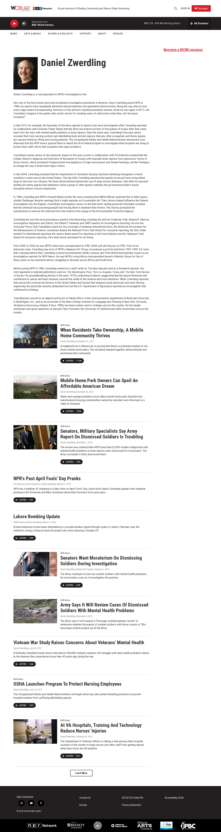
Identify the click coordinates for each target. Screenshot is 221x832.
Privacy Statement (131, 805)
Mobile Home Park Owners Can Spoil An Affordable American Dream (99, 383)
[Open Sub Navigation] (19, 33)
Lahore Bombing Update (36, 516)
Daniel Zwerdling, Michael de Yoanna (76, 569)
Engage (118, 33)
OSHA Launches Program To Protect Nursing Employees (67, 684)
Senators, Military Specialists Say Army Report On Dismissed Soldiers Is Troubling (101, 434)
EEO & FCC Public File (132, 798)
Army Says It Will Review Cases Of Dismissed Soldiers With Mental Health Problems (104, 607)
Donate (203, 8)
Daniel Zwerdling (67, 341)
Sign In (185, 8)
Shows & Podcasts (60, 33)
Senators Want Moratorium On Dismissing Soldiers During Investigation (101, 560)
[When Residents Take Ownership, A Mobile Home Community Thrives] (35, 336)
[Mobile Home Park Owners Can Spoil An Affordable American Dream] (35, 387)
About (102, 33)
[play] (14, 23)
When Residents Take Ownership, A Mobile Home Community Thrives (101, 332)
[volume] (24, 23)
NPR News (65, 325)
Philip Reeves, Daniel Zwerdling (27, 522)
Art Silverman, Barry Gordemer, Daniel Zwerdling (34, 484)
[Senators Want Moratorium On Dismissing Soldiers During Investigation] (35, 564)
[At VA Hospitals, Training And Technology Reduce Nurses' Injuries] (35, 731)
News (13, 33)
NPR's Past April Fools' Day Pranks (47, 478)
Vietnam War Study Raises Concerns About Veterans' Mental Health (78, 642)
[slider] (29, 23)
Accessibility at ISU (174, 798)
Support (85, 33)
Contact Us (85, 798)
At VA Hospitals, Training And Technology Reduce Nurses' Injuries (101, 728)
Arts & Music (32, 33)
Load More (81, 773)
